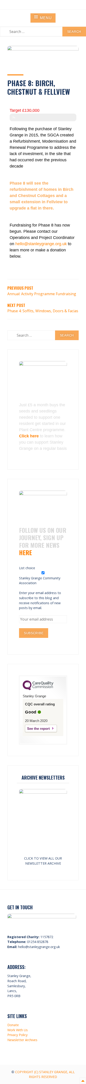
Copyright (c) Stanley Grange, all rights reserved (45, 1074)
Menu (46, 18)
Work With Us (17, 1030)
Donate (13, 1025)
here (25, 552)
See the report (38, 729)
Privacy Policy (17, 1035)
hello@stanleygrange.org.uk (41, 244)
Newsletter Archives (22, 1040)
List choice (27, 568)
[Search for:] (43, 335)
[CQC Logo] (38, 689)
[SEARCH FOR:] (43, 31)
